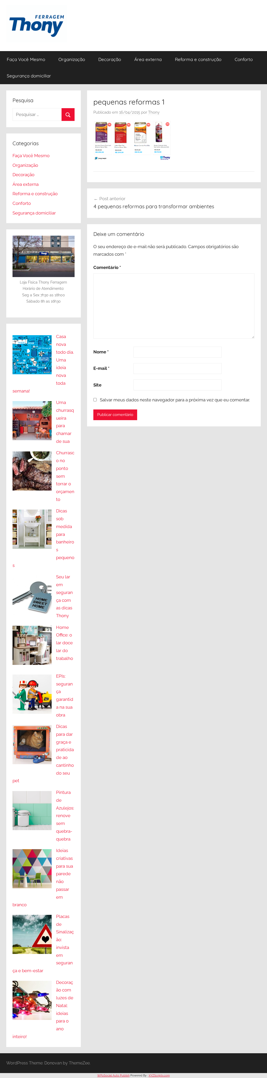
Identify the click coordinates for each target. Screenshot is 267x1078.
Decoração (109, 59)
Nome (101, 351)
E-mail (101, 368)
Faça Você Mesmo (26, 59)
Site (97, 385)
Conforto (244, 59)
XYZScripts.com (159, 1075)
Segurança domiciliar (29, 75)
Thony (154, 112)
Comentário (107, 267)
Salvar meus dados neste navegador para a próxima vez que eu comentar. (175, 399)
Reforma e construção (198, 59)
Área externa (148, 59)
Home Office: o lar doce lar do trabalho (64, 643)
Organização (71, 59)
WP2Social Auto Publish (113, 1075)
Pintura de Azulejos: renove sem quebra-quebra (65, 816)
